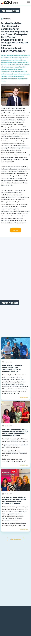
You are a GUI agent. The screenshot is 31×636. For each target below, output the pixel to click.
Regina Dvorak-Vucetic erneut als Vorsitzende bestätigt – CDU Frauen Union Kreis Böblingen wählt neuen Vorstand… (15, 432)
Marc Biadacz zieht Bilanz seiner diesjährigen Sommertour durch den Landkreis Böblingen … (12, 368)
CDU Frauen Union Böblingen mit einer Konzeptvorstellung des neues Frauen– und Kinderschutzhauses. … (14, 500)
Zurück (15, 230)
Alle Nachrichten (15, 539)
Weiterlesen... (24, 397)
